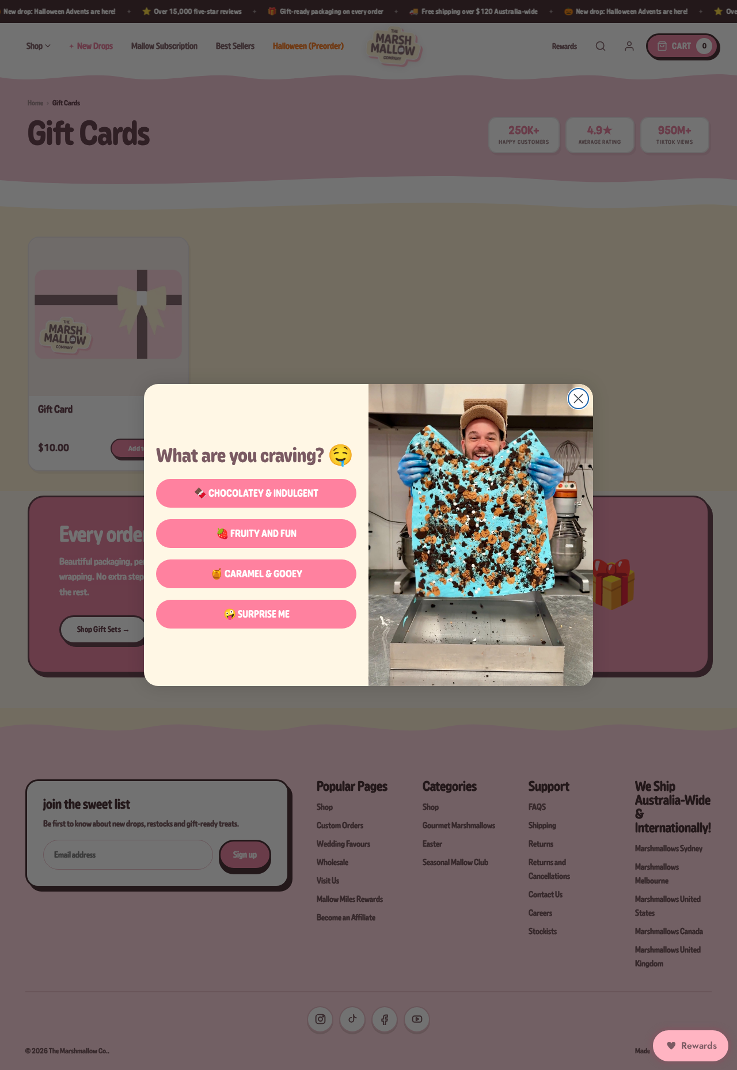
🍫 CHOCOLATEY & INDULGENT (256, 493)
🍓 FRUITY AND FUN (256, 533)
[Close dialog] (578, 399)
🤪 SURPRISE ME (256, 614)
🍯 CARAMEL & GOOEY (256, 574)
